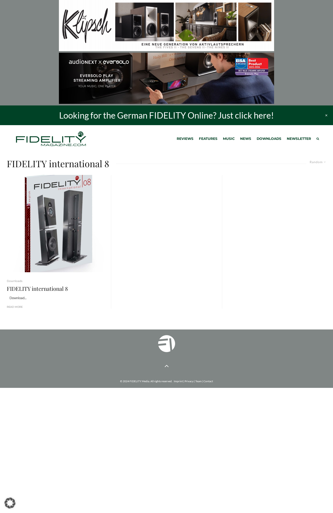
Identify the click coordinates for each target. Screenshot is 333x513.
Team (198, 381)
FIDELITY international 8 (37, 288)
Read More (15, 306)
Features (208, 138)
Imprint (178, 381)
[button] (10, 503)
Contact (208, 381)
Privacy (189, 381)
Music (229, 138)
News (245, 138)
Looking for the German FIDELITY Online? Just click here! (166, 115)
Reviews (185, 138)
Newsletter (299, 138)
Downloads (269, 138)
